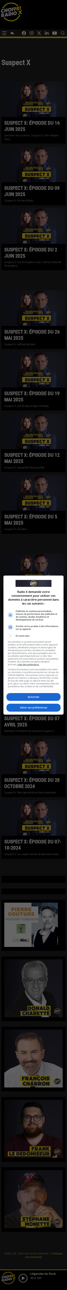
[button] (33, 635)
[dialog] (33, 645)
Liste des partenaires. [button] (28, 664)
